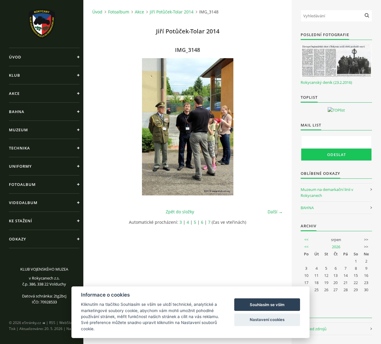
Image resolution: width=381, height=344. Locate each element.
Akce (14, 93)
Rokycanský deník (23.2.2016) (326, 82)
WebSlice (66, 322)
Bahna (16, 111)
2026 (336, 246)
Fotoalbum (22, 184)
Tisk (12, 328)
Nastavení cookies (267, 319)
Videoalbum (23, 202)
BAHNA (307, 207)
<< (306, 239)
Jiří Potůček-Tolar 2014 (171, 12)
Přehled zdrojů (314, 328)
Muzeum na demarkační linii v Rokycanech (327, 192)
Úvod (15, 57)
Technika (19, 148)
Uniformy (20, 166)
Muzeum (18, 129)
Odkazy (17, 239)
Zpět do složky (180, 212)
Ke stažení (20, 220)
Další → (275, 212)
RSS (52, 322)
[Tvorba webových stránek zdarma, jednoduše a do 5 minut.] (44, 323)
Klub (14, 75)
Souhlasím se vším (267, 304)
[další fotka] (273, 126)
